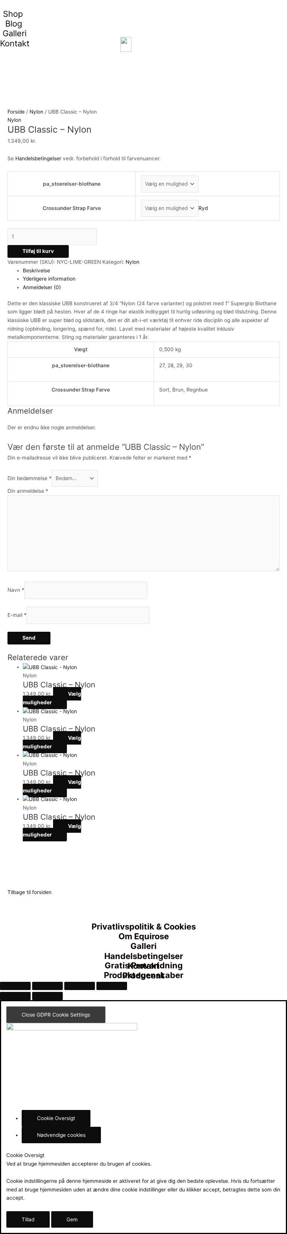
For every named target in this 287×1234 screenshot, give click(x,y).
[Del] (79, 986)
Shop (13, 14)
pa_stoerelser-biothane (72, 184)
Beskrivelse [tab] (36, 270)
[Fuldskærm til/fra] (47, 986)
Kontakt (15, 43)
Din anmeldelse (27, 491)
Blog (13, 23)
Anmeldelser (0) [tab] (42, 287)
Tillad (28, 1219)
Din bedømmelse (29, 478)
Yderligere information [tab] (49, 279)
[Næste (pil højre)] (47, 996)
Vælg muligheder (52, 698)
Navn (15, 590)
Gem (72, 1219)
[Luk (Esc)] (111, 986)
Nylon (36, 112)
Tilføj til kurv (38, 251)
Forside (16, 112)
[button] (29, 892)
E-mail (17, 615)
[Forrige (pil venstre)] (15, 996)
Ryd (203, 208)
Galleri (15, 33)
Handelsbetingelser (38, 158)
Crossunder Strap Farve (72, 208)
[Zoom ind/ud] (15, 986)
